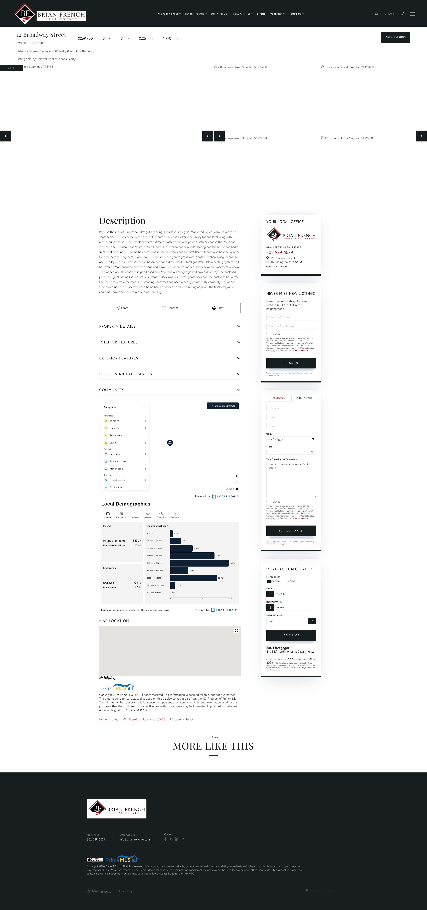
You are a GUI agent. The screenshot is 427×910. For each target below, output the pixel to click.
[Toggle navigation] (412, 14)
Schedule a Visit (303, 398)
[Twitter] (170, 839)
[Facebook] (165, 839)
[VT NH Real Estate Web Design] (323, 891)
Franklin (134, 719)
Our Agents (284, 266)
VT (124, 719)
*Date (269, 433)
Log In (391, 14)
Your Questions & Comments (281, 459)
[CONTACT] (395, 37)
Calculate (291, 635)
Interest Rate (274, 615)
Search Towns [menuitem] (194, 14)
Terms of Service (275, 544)
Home (103, 719)
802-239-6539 (279, 252)
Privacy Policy (301, 350)
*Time (269, 446)
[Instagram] (182, 839)
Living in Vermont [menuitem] (270, 14)
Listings (115, 719)
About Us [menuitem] (295, 14)
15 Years (291, 580)
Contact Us (271, 266)
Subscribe (291, 363)
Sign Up (379, 14)
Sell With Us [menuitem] (242, 14)
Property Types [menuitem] (168, 14)
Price (269, 588)
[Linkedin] (176, 839)
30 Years (275, 580)
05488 (161, 719)
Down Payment (275, 601)
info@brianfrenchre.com (135, 839)
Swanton (147, 719)
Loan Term (273, 576)
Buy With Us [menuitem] (219, 14)
